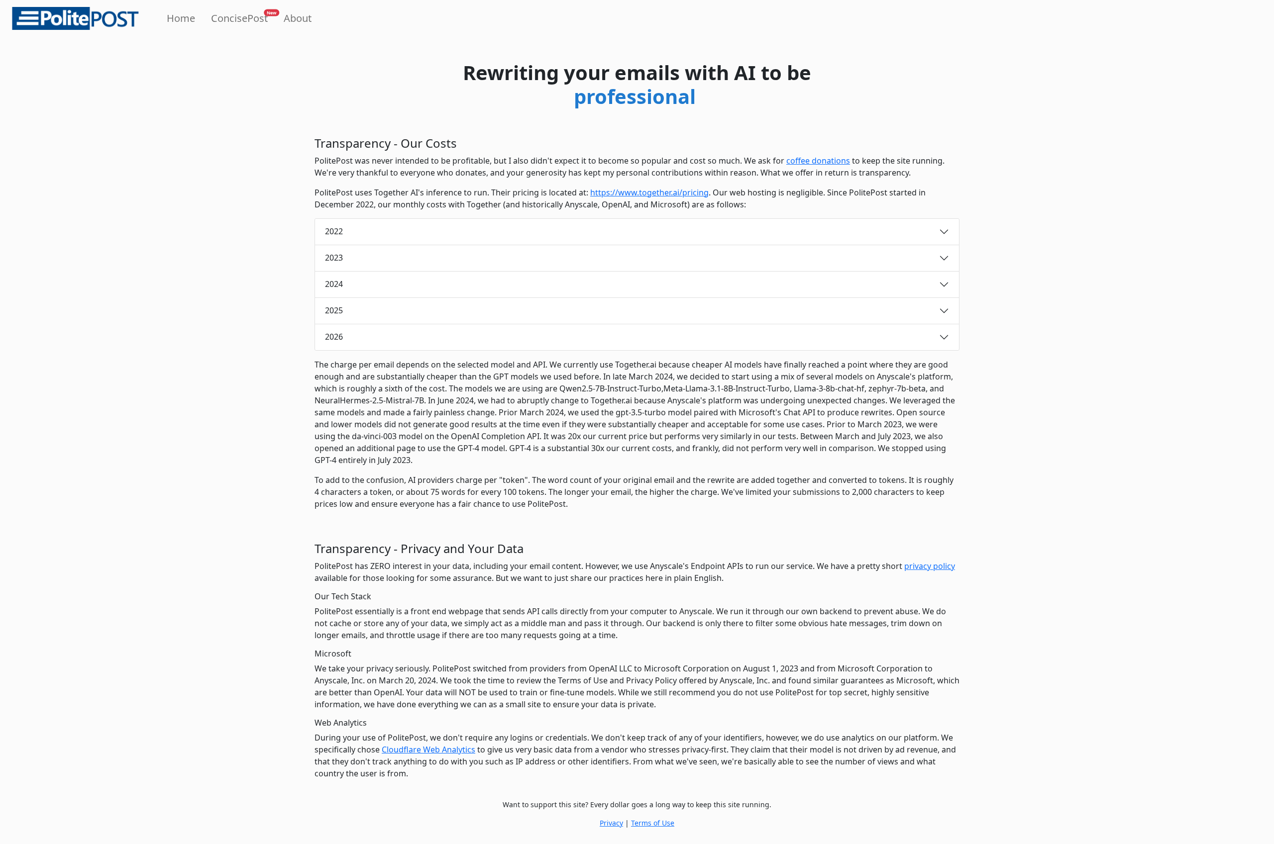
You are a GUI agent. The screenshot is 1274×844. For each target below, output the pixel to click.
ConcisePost (241, 17)
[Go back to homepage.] (75, 18)
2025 (334, 310)
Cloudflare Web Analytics (428, 749)
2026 (334, 336)
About (298, 18)
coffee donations (818, 160)
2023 (334, 257)
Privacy (611, 823)
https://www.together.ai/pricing (649, 192)
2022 (334, 231)
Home (181, 18)
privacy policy (929, 566)
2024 (334, 284)
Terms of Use (652, 823)
